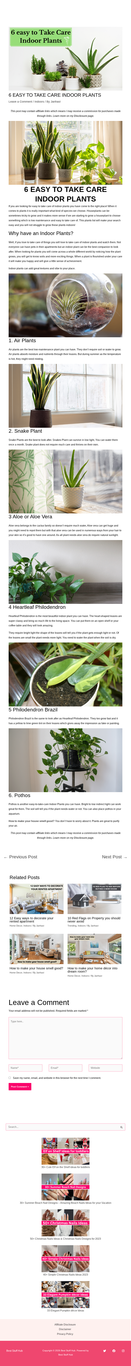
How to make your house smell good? (31, 821)
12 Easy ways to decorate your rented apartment (32, 919)
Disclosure (80, 116)
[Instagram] (123, 1350)
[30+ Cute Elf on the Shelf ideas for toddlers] (65, 1151)
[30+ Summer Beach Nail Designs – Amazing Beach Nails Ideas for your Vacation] (65, 1187)
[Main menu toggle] (121, 6)
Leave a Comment (20, 101)
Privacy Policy (65, 1334)
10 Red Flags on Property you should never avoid (94, 919)
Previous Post (20, 856)
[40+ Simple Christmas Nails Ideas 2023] (65, 1258)
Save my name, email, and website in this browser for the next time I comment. (57, 1078)
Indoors (39, 101)
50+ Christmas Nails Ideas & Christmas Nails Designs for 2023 (65, 1238)
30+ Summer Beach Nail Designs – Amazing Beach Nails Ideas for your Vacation (65, 1203)
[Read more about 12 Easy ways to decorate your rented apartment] (37, 898)
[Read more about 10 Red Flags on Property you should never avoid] (95, 898)
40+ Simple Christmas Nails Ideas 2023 (65, 1274)
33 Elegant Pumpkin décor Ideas (65, 1310)
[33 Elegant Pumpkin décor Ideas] (65, 1294)
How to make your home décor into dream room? (92, 970)
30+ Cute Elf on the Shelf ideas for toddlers (65, 1167)
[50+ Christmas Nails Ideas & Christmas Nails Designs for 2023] (65, 1222)
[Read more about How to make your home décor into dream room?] (95, 948)
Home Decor (16, 925)
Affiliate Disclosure (65, 1324)
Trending (72, 925)
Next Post (114, 856)
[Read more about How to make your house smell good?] (37, 948)
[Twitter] (104, 1350)
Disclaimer (65, 1329)
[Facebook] (113, 1350)
